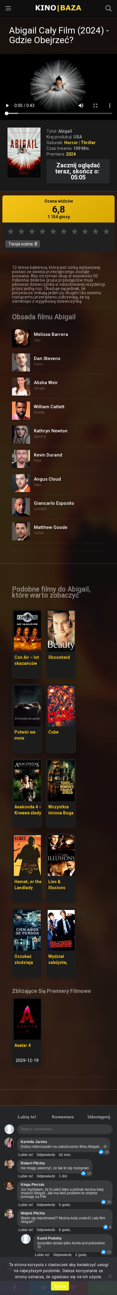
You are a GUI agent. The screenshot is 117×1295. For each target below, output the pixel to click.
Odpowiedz (46, 1155)
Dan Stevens (47, 358)
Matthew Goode (51, 527)
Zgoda (60, 1286)
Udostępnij (99, 1116)
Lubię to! (27, 1116)
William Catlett (49, 406)
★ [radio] (10, 231)
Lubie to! (25, 1155)
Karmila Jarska (34, 1142)
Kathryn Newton (51, 431)
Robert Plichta (33, 1163)
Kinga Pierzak (32, 1184)
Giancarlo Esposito (54, 503)
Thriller (88, 142)
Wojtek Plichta (33, 1213)
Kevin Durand (48, 455)
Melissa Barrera (51, 334)
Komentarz (63, 1116)
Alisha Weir (46, 382)
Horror (71, 142)
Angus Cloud (47, 479)
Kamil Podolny (49, 1238)
